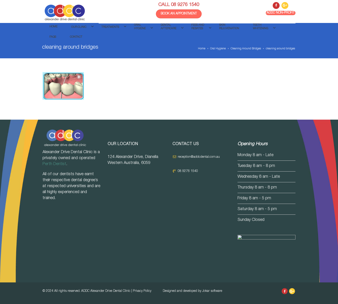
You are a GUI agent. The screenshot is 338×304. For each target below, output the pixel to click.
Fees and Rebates (197, 27)
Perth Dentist (54, 164)
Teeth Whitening (260, 27)
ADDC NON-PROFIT (281, 12)
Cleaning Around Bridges (246, 48)
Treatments (110, 27)
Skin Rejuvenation (229, 27)
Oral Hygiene (140, 27)
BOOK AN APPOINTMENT (179, 13)
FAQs (52, 37)
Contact (76, 37)
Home (53, 26)
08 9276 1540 (185, 5)
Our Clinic (78, 27)
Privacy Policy (142, 291)
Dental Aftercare (168, 27)
